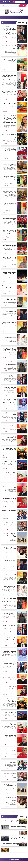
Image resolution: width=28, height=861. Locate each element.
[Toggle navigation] (14, 17)
